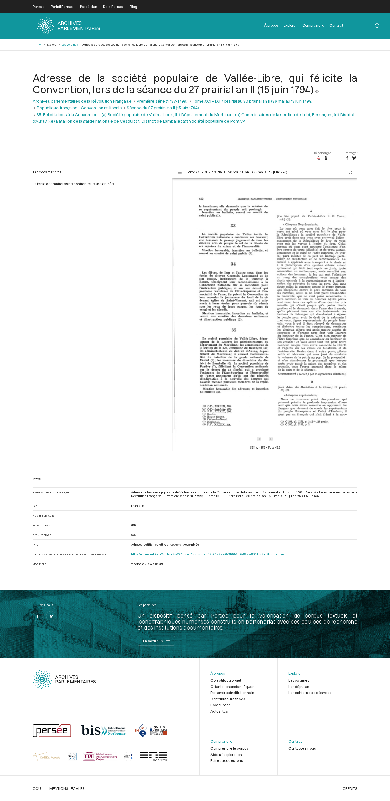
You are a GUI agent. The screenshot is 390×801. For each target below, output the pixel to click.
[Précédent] (259, 439)
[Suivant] (271, 439)
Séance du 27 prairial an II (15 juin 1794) (163, 107)
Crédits (350, 788)
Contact (336, 25)
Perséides (88, 7)
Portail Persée (62, 7)
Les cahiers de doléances (309, 693)
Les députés (298, 687)
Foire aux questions (226, 760)
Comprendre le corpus (229, 748)
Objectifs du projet (225, 680)
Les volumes (70, 44)
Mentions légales (67, 788)
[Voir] (317, 89)
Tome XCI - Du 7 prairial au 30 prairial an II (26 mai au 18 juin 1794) (252, 101)
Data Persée (113, 7)
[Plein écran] (350, 172)
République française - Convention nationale (79, 107)
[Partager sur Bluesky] (354, 158)
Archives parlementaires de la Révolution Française (82, 101)
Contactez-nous (302, 748)
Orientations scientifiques (232, 687)
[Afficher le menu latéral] (180, 172)
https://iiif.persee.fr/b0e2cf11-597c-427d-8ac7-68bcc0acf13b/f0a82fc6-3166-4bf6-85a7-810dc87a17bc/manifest (208, 554)
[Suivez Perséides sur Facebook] (38, 616)
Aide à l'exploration (226, 754)
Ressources (220, 705)
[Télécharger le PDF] (319, 158)
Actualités (219, 711)
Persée (39, 7)
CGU (37, 788)
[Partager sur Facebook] (347, 158)
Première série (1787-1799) (162, 101)
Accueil (37, 44)
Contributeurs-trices (227, 699)
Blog (133, 7)
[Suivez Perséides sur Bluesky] (51, 616)
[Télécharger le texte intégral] (326, 158)
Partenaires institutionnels (232, 693)
